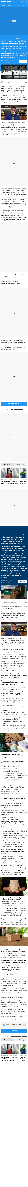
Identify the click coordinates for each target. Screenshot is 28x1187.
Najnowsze (11, 5)
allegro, (13, 1036)
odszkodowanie (18, 409)
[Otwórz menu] (25, 1)
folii (9, 979)
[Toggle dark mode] (22, 1)
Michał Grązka (5, 60)
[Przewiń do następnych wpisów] (25, 475)
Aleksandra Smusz (6, 580)
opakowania (7, 912)
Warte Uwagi (20, 464)
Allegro (14, 691)
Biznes (24, 5)
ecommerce (22, 581)
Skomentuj (7, 82)
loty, (12, 409)
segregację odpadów (13, 779)
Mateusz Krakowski (13, 479)
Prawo (18, 5)
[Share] (26, 82)
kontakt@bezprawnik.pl (7, 349)
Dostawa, (18, 1036)
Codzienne (22, 61)
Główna (3, 5)
